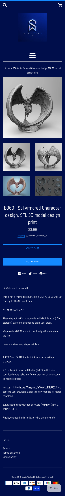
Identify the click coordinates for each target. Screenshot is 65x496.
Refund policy (9, 457)
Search (6, 448)
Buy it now (32, 261)
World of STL (32, 477)
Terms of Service (11, 452)
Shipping (21, 235)
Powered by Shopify (46, 477)
